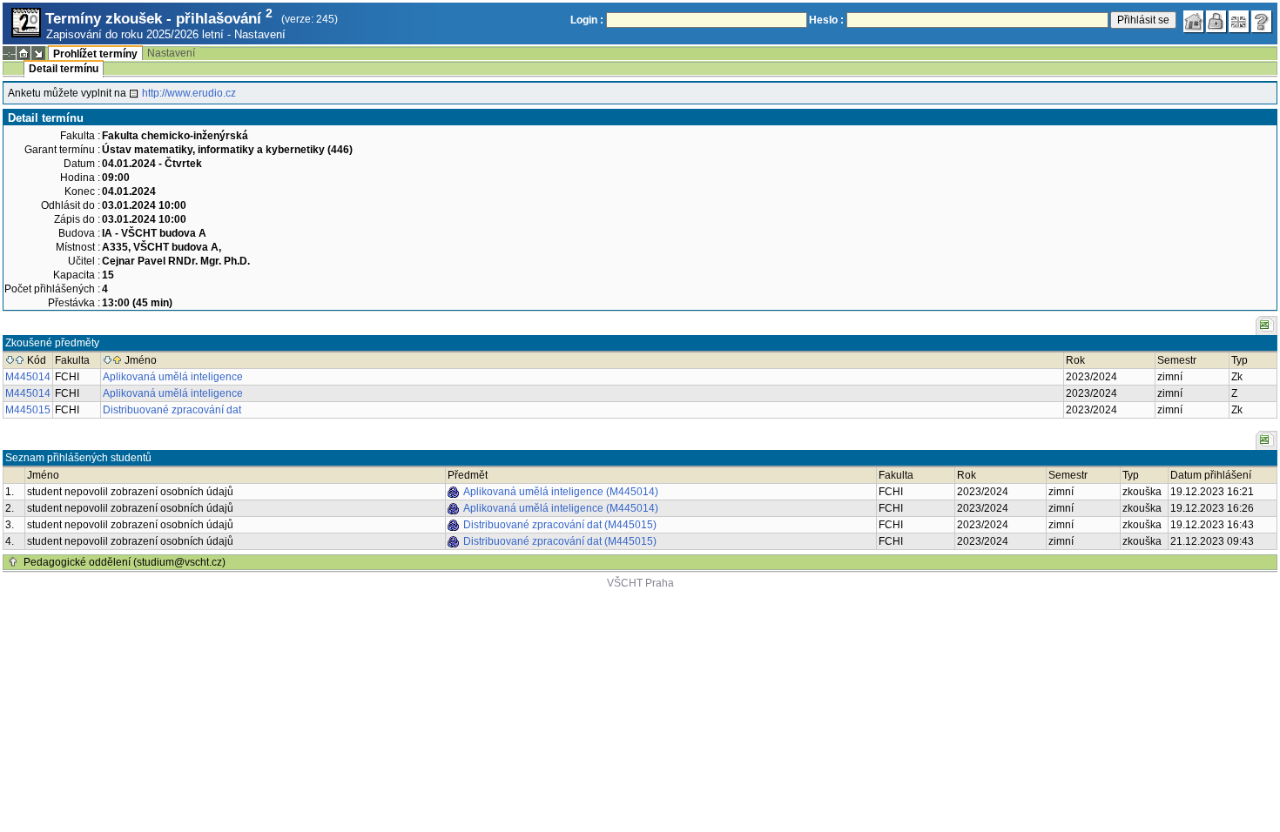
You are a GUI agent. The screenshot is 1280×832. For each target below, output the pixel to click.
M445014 (28, 377)
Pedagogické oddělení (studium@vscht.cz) (125, 562)
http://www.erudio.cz (189, 93)
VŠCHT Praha (640, 583)
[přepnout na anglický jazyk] (1239, 22)
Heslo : (826, 20)
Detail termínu (63, 69)
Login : (586, 20)
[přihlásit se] (1216, 22)
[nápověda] (1261, 22)
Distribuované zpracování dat (172, 410)
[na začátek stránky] (13, 562)
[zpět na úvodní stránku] (1193, 22)
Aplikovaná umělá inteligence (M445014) (560, 492)
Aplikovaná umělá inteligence (173, 377)
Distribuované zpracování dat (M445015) (560, 525)
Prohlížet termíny (95, 54)
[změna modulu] (38, 53)
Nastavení (260, 34)
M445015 (28, 410)
